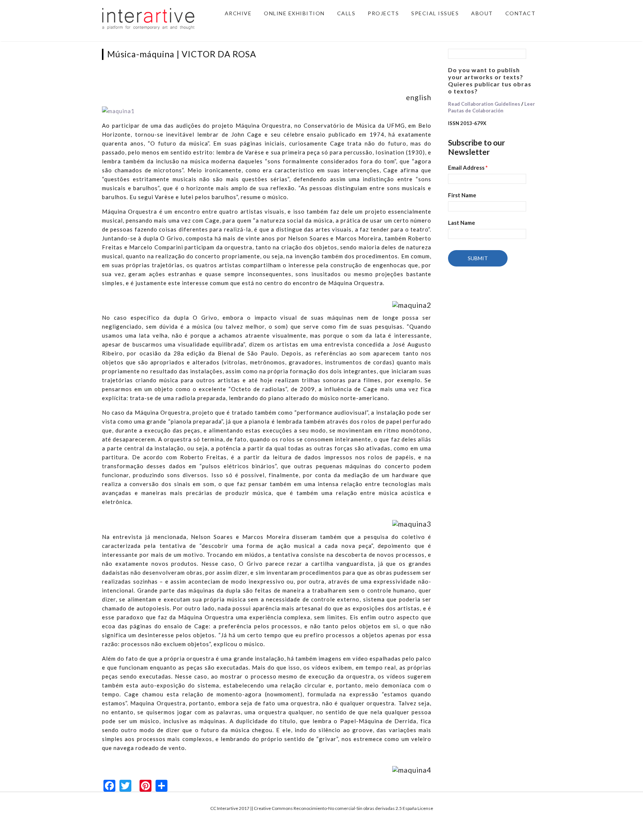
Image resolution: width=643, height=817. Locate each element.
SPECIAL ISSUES (435, 13)
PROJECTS (383, 13)
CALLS (346, 13)
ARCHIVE (238, 13)
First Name (462, 195)
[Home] (148, 18)
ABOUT (482, 13)
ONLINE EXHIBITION (294, 13)
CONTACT (520, 13)
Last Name (461, 222)
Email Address (468, 167)
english (418, 97)
